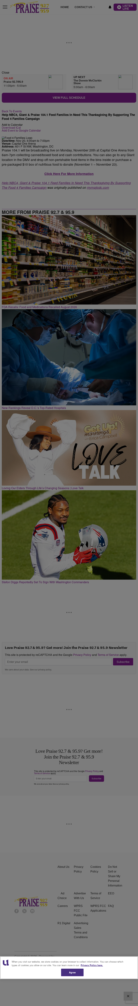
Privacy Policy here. (92, 965)
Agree (72, 972)
